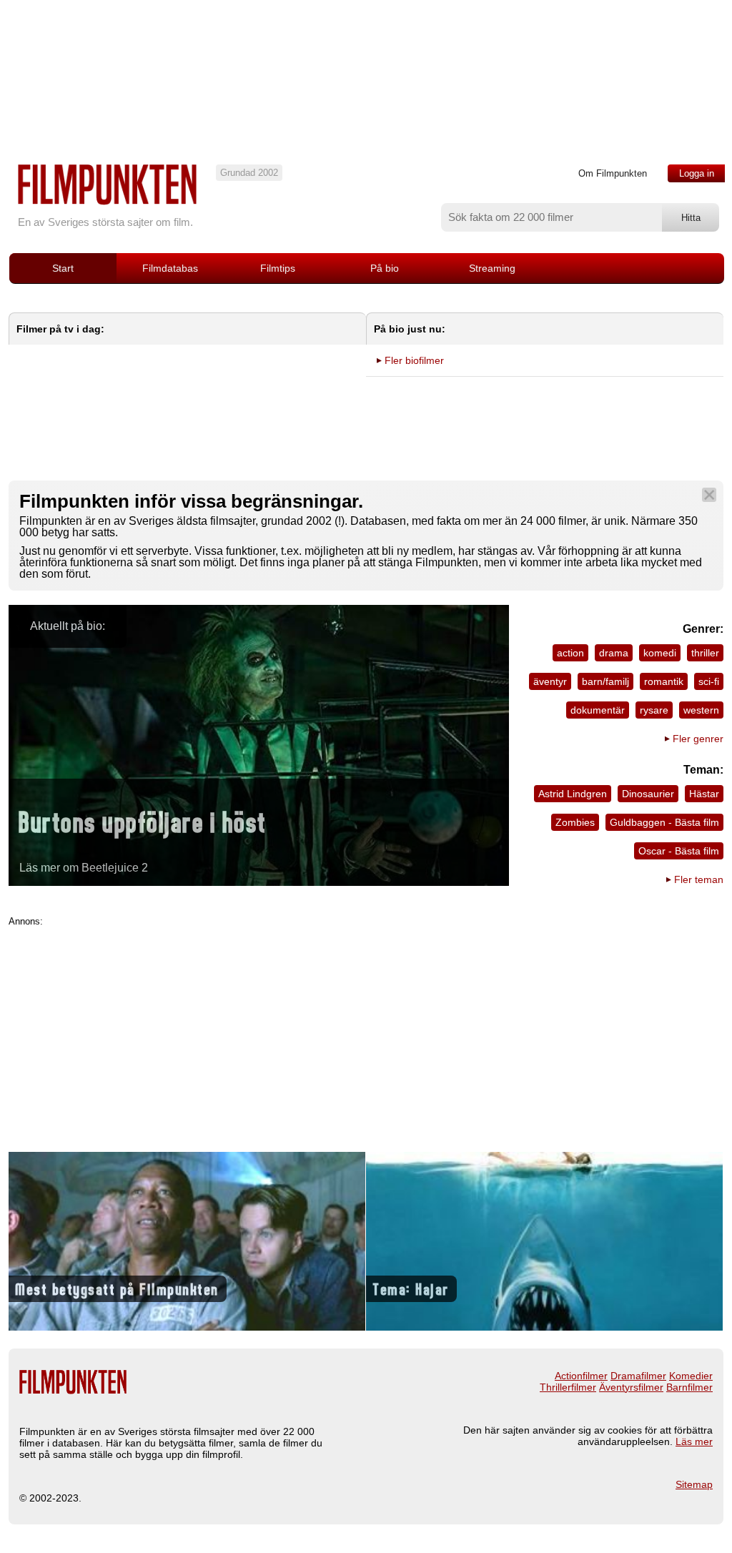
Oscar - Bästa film (678, 851)
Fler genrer (698, 738)
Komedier (691, 1375)
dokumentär (597, 710)
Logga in (696, 173)
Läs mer (694, 1441)
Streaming (492, 268)
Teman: (703, 770)
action (570, 653)
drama (613, 653)
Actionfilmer (581, 1375)
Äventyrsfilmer (631, 1387)
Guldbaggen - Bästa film (664, 822)
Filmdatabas (170, 268)
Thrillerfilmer (568, 1387)
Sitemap (694, 1484)
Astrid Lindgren (572, 793)
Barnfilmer (689, 1387)
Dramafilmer (638, 1375)
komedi (659, 653)
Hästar (704, 793)
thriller (705, 653)
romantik (663, 681)
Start (63, 268)
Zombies (575, 822)
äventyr (550, 681)
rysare (654, 710)
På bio (384, 268)
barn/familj (605, 681)
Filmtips (277, 268)
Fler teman (698, 879)
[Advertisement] (366, 1027)
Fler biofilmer (414, 360)
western (701, 710)
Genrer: (703, 629)
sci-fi (708, 681)
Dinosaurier (648, 793)
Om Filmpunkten (612, 173)
